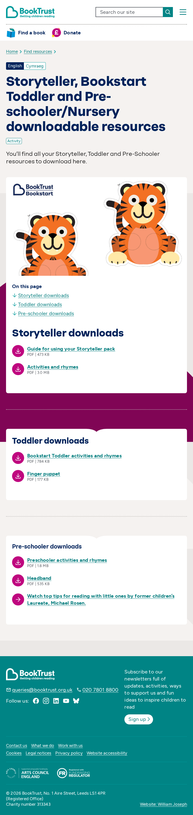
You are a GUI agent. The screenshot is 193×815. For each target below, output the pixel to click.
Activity (14, 141)
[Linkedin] (56, 701)
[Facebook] (36, 701)
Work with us (70, 745)
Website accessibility (107, 753)
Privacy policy (68, 753)
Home (12, 51)
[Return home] (30, 12)
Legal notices (38, 753)
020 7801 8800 (100, 690)
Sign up (137, 719)
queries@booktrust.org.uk (42, 690)
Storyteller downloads (43, 295)
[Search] (168, 12)
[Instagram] (46, 701)
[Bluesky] (76, 701)
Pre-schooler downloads (46, 313)
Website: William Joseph (163, 804)
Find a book (31, 33)
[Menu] (183, 12)
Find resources (38, 51)
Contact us (16, 745)
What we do (42, 745)
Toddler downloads (40, 304)
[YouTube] (66, 701)
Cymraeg (34, 66)
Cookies (14, 753)
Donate (72, 33)
